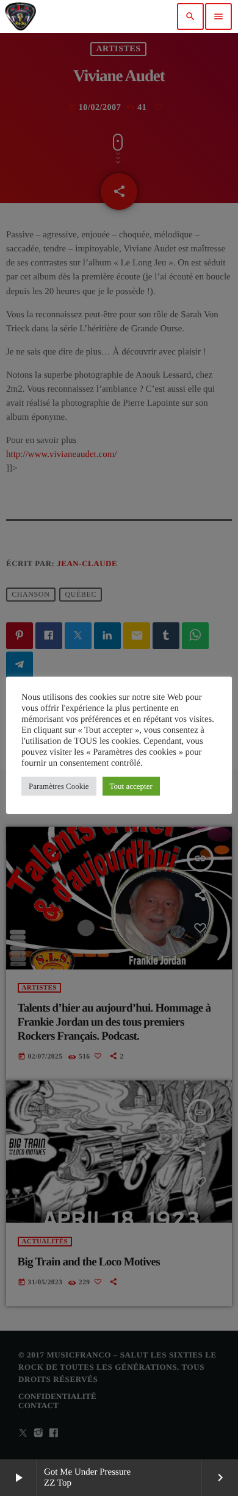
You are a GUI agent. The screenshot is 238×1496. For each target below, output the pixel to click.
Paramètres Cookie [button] (59, 786)
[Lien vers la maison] (20, 16)
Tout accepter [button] (131, 786)
